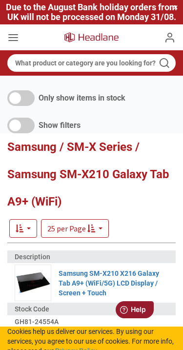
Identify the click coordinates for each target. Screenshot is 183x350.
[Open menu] (13, 38)
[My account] (170, 37)
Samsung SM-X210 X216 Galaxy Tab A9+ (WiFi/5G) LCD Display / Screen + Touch (109, 283)
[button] (75, 228)
